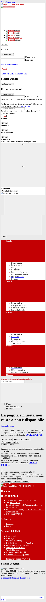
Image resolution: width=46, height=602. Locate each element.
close (4, 236)
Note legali (10, 538)
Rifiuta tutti (21, 439)
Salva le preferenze (21, 481)
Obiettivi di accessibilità (15, 548)
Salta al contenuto (8, 2)
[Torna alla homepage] (23, 193)
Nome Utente (30, 57)
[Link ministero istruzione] (12, 4)
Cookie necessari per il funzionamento (16, 472)
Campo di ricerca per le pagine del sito (16, 379)
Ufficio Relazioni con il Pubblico (19, 543)
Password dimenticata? (10, 64)
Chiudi (4, 123)
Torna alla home (7, 426)
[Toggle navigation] (21, 225)
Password (29, 60)
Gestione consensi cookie (16, 552)
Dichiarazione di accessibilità (18, 545)
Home (8, 404)
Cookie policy (12, 536)
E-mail (28, 97)
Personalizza (7, 439)
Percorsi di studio (13, 406)
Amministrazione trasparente (17, 554)
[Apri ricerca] (25, 205)
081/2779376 (15, 503)
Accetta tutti (10, 442)
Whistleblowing (12, 550)
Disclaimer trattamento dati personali (15, 578)
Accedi (4, 44)
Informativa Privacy (14, 541)
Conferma (13, 191)
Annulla (5, 191)
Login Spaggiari (24, 106)
